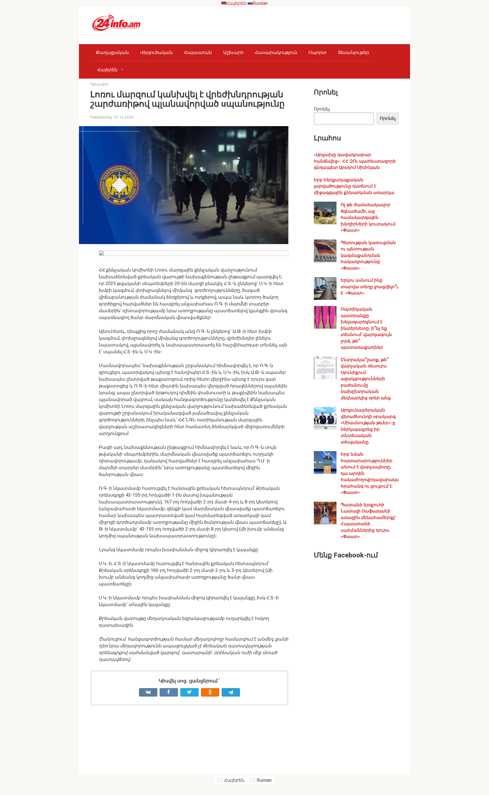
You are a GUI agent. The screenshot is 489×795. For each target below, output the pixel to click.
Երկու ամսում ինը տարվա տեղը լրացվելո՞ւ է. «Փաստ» (369, 287)
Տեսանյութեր (353, 52)
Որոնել (322, 109)
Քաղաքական (112, 52)
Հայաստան (198, 52)
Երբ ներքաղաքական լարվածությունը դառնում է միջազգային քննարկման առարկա (354, 186)
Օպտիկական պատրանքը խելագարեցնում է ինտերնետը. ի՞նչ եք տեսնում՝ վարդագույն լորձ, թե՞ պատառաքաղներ (366, 328)
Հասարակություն (276, 52)
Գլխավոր (99, 84)
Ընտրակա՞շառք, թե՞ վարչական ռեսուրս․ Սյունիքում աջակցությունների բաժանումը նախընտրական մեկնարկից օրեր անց (366, 378)
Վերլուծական (156, 52)
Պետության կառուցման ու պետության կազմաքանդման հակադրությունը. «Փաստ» (368, 255)
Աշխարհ (233, 52)
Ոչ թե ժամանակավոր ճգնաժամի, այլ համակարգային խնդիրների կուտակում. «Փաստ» (368, 217)
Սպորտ (317, 52)
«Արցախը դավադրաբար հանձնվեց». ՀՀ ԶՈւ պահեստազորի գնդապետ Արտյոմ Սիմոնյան (355, 161)
